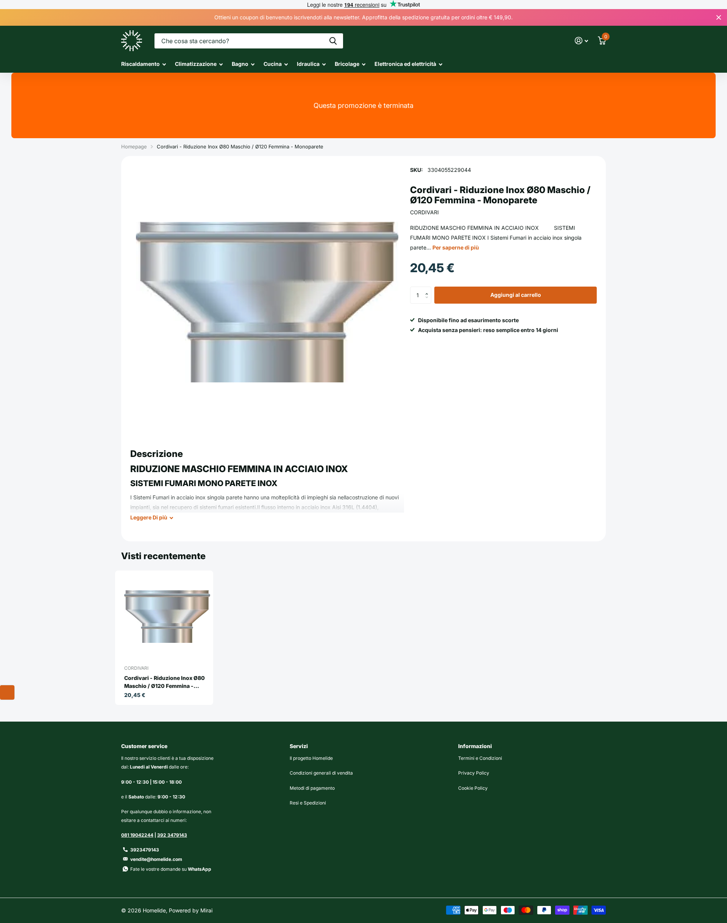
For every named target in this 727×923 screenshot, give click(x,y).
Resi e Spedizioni (308, 803)
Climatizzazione (196, 64)
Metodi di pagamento (312, 788)
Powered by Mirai (190, 910)
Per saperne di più (455, 247)
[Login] (581, 40)
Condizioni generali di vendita (321, 773)
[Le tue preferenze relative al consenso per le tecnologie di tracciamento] (7, 692)
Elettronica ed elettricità (405, 64)
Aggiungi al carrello (515, 295)
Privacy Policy (473, 773)
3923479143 (144, 850)
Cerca (333, 41)
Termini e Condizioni (480, 758)
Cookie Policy (473, 788)
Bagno (240, 64)
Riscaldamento (140, 64)
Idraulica (308, 64)
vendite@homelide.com (156, 859)
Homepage (134, 146)
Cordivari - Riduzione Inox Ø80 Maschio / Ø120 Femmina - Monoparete (164, 682)
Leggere (148, 517)
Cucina (273, 64)
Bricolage (347, 64)
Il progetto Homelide (311, 758)
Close (718, 17)
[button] (428, 289)
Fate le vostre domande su (170, 869)
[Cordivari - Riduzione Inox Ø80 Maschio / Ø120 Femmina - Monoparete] (167, 617)
